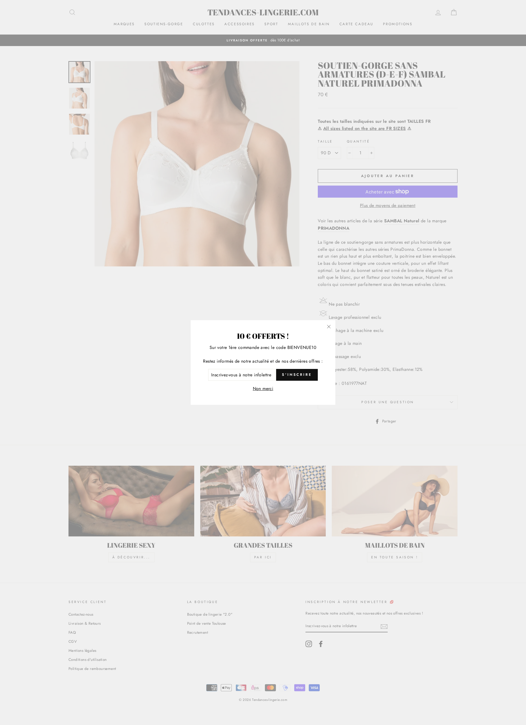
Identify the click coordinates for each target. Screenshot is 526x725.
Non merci (263, 388)
